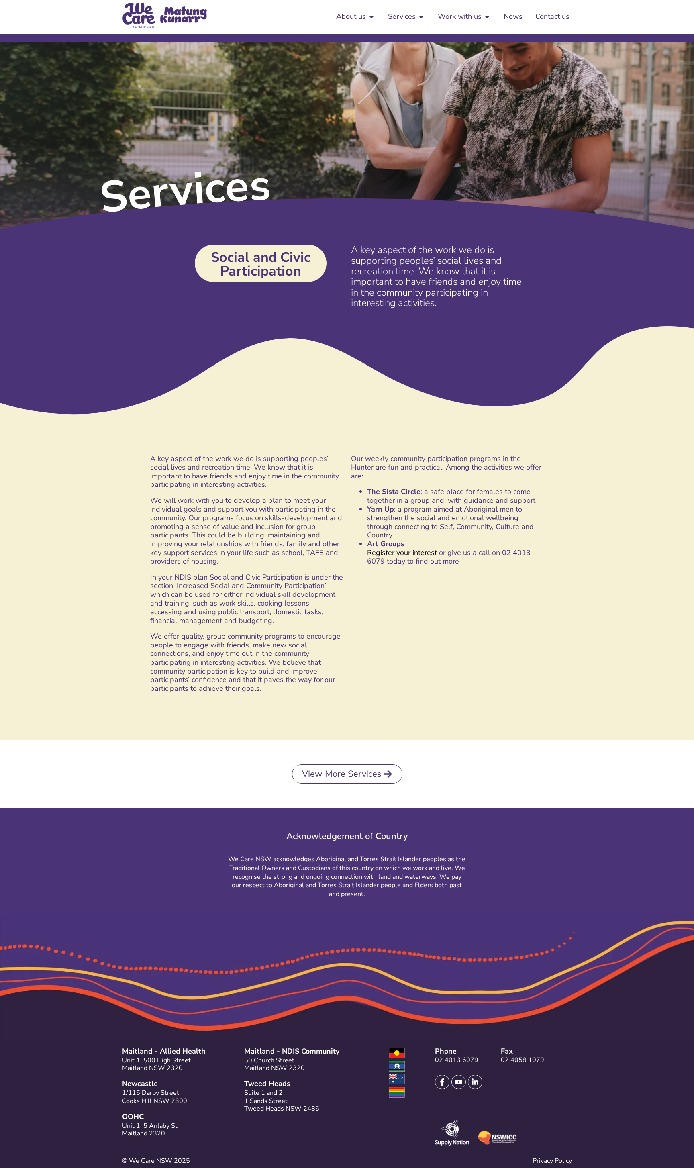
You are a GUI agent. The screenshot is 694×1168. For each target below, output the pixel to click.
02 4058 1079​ (522, 1060)
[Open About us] (371, 16)
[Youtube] (458, 1082)
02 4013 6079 (456, 1060)
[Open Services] (421, 16)
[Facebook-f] (442, 1082)
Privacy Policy (552, 1160)
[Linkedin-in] (475, 1082)
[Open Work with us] (487, 16)
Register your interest (402, 552)
